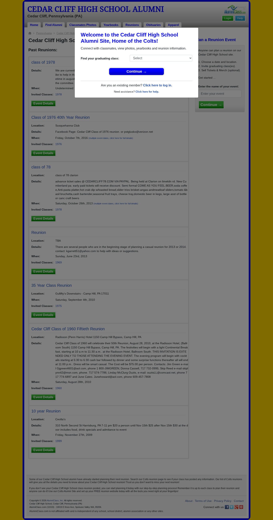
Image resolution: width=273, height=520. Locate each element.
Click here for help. (147, 91)
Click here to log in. (157, 85)
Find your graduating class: (100, 58)
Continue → (137, 71)
